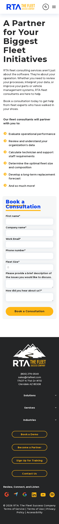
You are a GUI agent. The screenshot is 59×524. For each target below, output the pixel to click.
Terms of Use (35, 508)
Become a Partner (29, 447)
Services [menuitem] (29, 408)
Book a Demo (29, 434)
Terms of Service (14, 508)
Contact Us (29, 473)
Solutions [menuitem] (30, 395)
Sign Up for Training (29, 460)
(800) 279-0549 (29, 373)
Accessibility (35, 512)
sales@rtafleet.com (29, 377)
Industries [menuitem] (29, 420)
